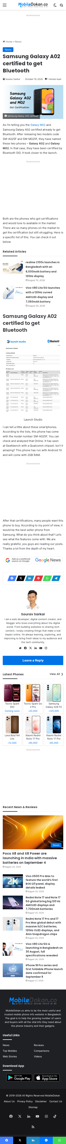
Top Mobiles (10, 1050)
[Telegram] (55, 578)
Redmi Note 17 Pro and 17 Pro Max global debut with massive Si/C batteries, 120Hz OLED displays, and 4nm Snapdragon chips (43, 926)
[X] (19, 578)
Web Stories (10, 1056)
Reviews (39, 1045)
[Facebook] (11, 578)
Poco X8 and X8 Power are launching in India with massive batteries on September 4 (30, 858)
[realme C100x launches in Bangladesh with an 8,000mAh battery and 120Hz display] (13, 267)
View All (55, 674)
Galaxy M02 (37, 125)
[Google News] (48, 560)
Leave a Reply (33, 660)
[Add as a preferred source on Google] (18, 560)
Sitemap (33, 1107)
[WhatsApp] (46, 578)
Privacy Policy (25, 1101)
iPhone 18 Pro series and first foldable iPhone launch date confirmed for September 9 (44, 971)
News (18, 41)
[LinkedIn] (28, 578)
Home (8, 41)
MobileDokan (52, 1095)
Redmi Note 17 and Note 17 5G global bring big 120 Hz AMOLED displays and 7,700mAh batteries (43, 903)
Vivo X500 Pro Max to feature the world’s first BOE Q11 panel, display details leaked (42, 881)
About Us (9, 1101)
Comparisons (41, 1050)
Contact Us (55, 1101)
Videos (38, 1056)
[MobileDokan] (33, 5)
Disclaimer (41, 1101)
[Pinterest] (37, 578)
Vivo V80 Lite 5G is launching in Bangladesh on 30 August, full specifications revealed (44, 949)
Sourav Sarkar (13, 79)
